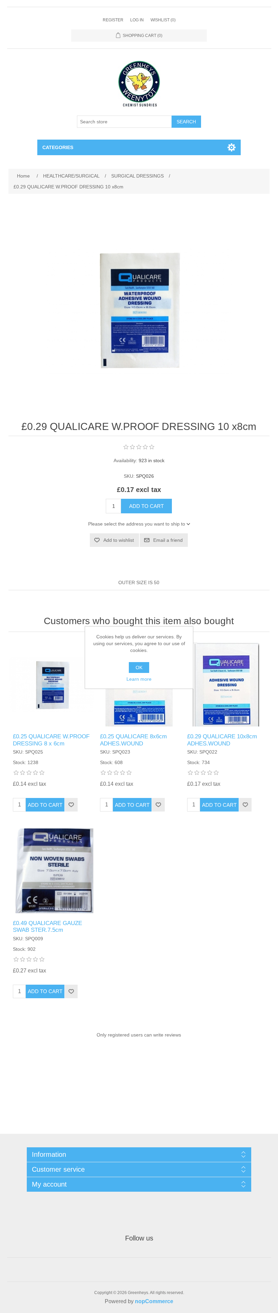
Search (186, 121)
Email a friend (168, 540)
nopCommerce (154, 1301)
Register (113, 20)
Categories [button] (57, 147)
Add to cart (146, 506)
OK (139, 667)
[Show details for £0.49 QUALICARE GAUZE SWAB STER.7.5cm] (51, 870)
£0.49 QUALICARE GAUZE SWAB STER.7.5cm (47, 926)
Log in (137, 20)
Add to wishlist (118, 540)
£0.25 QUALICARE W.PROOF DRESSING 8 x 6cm (51, 739)
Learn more (139, 679)
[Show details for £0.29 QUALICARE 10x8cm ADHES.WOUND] (226, 684)
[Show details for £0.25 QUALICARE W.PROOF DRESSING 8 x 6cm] (51, 684)
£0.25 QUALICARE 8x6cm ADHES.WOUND (133, 739)
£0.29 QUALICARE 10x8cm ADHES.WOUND (222, 739)
